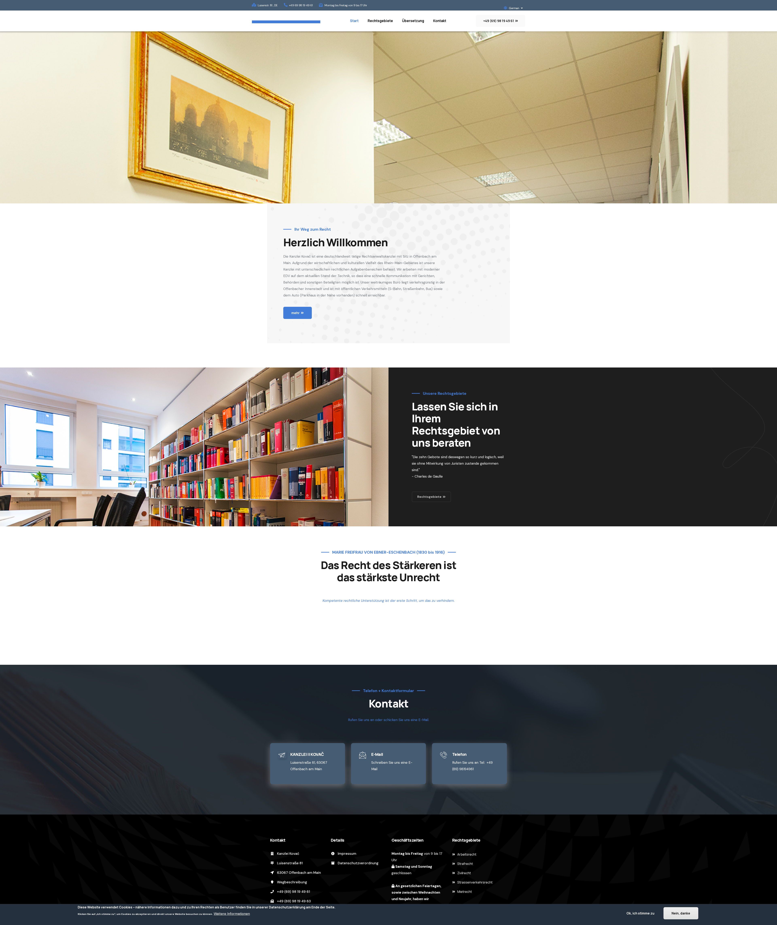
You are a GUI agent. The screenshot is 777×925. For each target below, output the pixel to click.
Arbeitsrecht (466, 854)
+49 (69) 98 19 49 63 (293, 901)
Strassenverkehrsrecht (475, 882)
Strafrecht (465, 863)
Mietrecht (464, 891)
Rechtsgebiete (380, 20)
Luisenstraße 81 (289, 863)
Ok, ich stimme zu (640, 913)
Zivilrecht (464, 873)
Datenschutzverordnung (357, 863)
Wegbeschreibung (291, 882)
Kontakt (439, 20)
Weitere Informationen (232, 913)
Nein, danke (681, 913)
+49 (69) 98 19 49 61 (293, 891)
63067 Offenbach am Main (298, 872)
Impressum (346, 853)
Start (354, 20)
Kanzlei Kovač (287, 853)
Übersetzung (413, 20)
